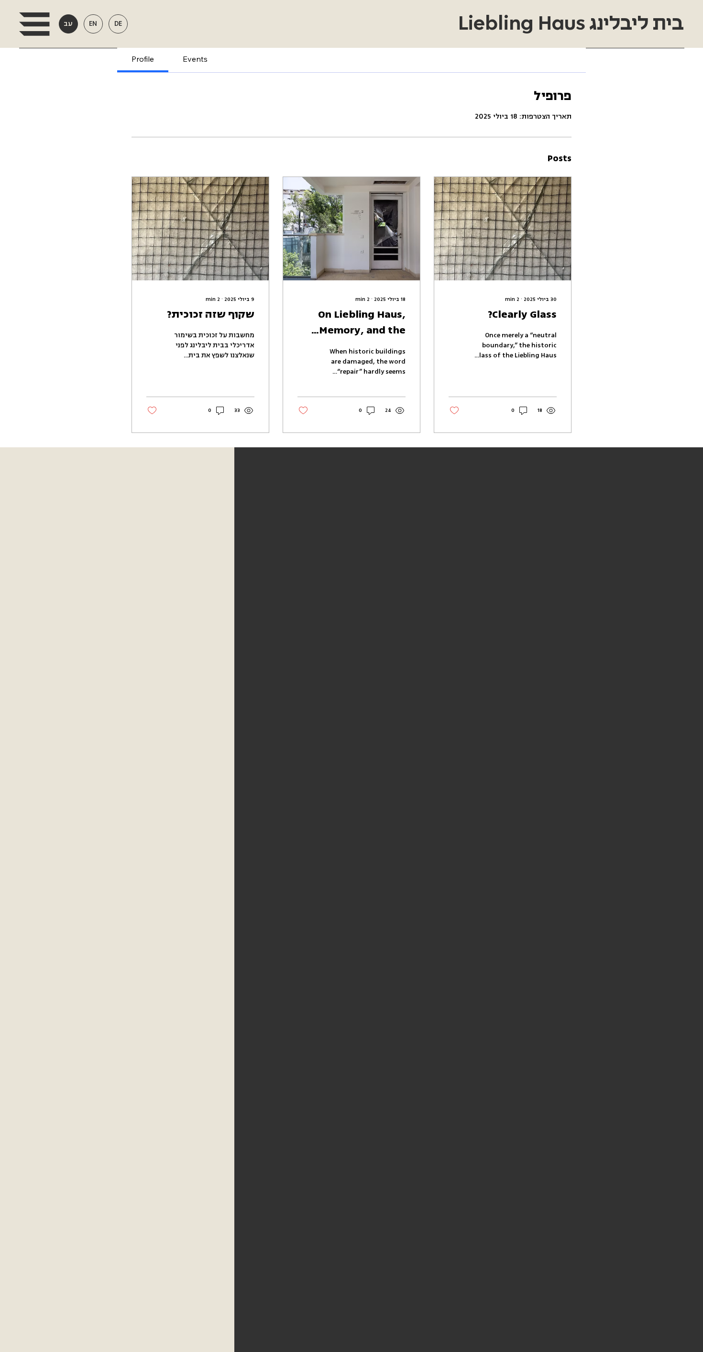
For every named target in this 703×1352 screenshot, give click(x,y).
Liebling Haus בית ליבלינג (569, 23)
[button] (34, 24)
